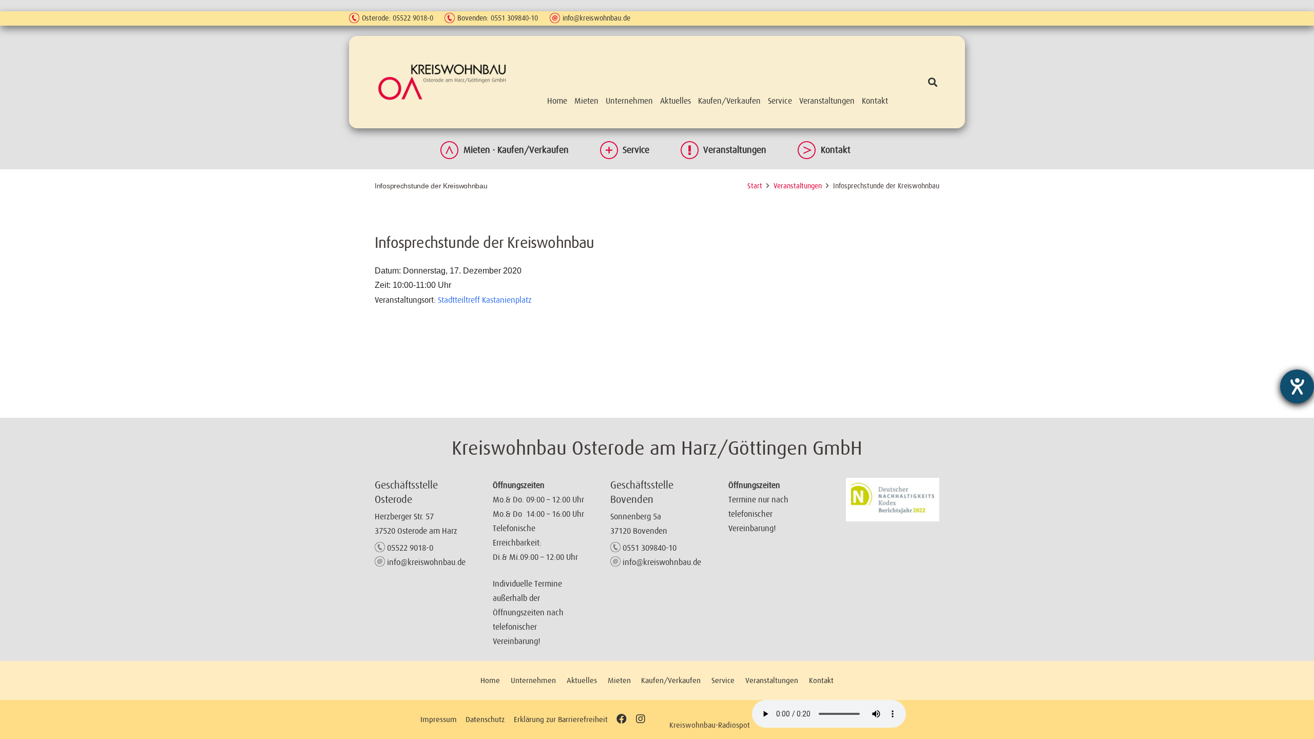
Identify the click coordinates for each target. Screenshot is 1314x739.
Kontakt (836, 150)
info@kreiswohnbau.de (596, 18)
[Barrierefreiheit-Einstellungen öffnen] (1297, 386)
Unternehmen (533, 680)
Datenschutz (485, 719)
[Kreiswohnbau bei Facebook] (621, 719)
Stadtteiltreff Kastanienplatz (485, 299)
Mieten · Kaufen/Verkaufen (516, 150)
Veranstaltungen (734, 150)
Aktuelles (582, 680)
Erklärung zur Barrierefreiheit (561, 719)
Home (490, 680)
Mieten (619, 680)
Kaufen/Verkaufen (671, 680)
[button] (932, 82)
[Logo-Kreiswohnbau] (442, 82)
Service (636, 150)
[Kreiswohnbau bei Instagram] (640, 719)
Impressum (438, 719)
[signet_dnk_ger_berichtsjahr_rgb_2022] (892, 499)
